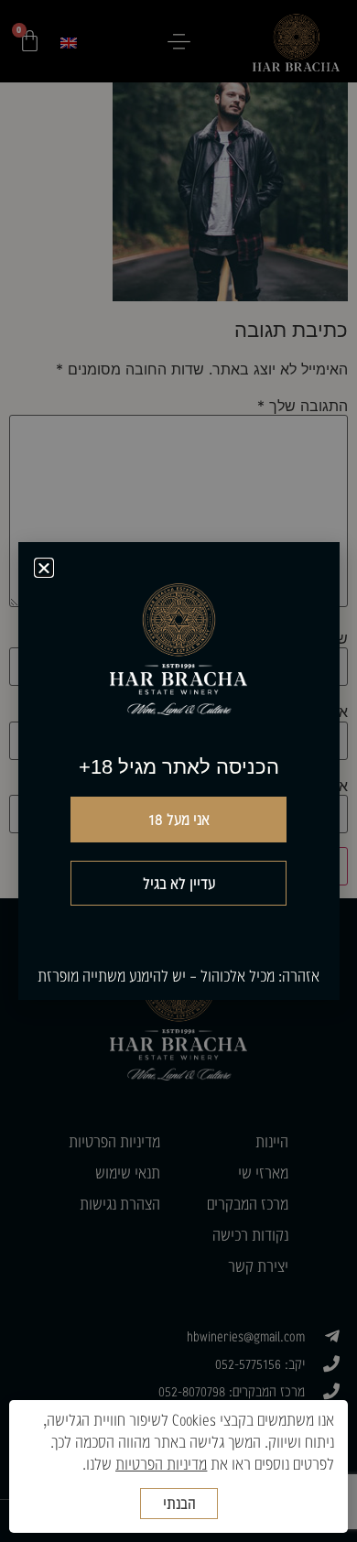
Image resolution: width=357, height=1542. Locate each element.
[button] (44, 567)
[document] (178, 771)
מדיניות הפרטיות (161, 1463)
